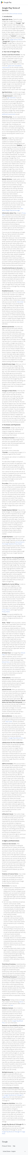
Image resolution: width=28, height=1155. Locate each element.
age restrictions (11, 97)
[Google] (5, 1142)
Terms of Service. (20, 542)
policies (21, 1002)
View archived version (16, 13)
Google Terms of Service (16, 39)
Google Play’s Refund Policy (16, 738)
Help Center (20, 302)
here (12, 1005)
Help (14, 1146)
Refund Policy (6, 662)
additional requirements (8, 114)
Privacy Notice (6, 612)
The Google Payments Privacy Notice (12, 544)
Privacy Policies (6, 610)
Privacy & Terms (6, 1146)
